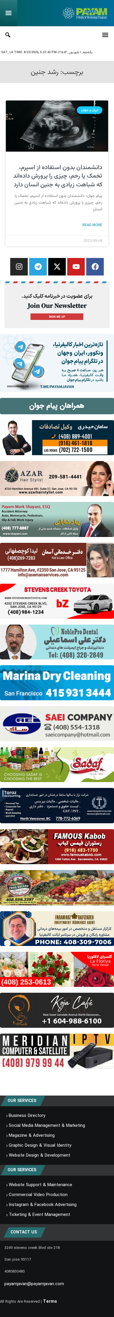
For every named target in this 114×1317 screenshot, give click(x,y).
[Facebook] (95, 266)
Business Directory (27, 1115)
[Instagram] (19, 266)
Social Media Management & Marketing (47, 1125)
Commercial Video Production (38, 1194)
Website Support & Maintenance (40, 1184)
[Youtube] (76, 266)
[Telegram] (38, 266)
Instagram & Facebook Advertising (43, 1204)
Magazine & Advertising (32, 1135)
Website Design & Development (39, 1155)
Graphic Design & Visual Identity (40, 1145)
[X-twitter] (57, 266)
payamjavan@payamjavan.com (34, 1283)
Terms (50, 1301)
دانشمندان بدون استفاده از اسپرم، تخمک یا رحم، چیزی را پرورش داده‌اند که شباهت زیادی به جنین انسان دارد (57, 176)
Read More (92, 225)
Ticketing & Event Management (39, 1214)
